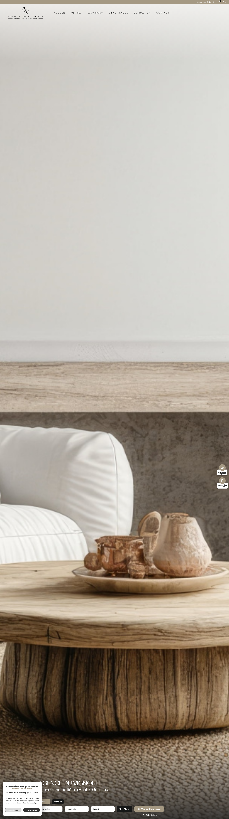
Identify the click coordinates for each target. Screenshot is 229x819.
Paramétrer (13, 810)
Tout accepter (31, 810)
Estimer (58, 801)
